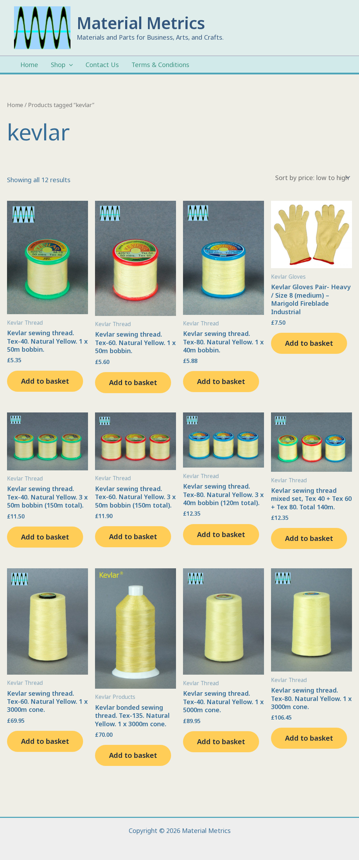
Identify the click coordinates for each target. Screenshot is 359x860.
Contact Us (102, 64)
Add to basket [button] (45, 381)
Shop (58, 64)
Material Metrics (141, 23)
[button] (69, 65)
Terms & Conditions (160, 64)
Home (29, 64)
